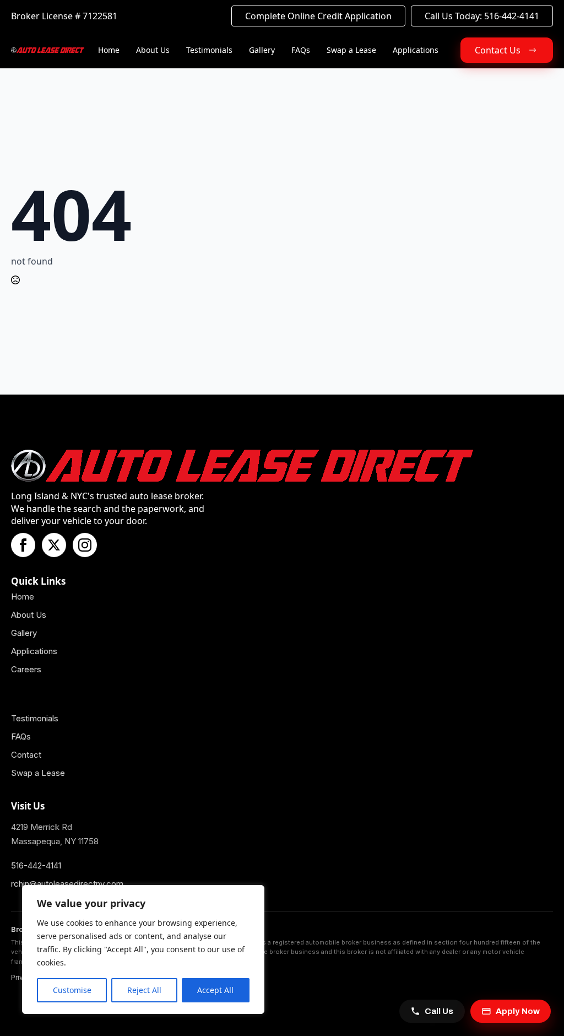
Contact (26, 754)
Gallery (262, 50)
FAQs (300, 50)
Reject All (144, 990)
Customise (72, 990)
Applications (415, 50)
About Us (153, 50)
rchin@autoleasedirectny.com (67, 883)
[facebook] (23, 545)
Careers (26, 669)
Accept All (215, 990)
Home (109, 50)
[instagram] (85, 545)
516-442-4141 (36, 865)
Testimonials (209, 50)
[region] (143, 949)
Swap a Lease (351, 50)
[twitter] (54, 545)
